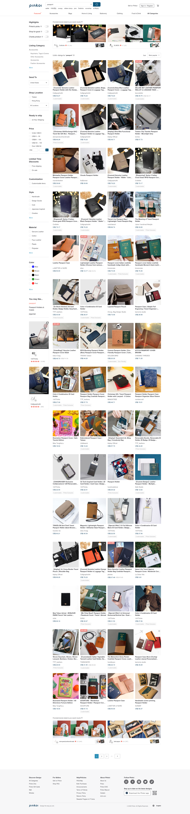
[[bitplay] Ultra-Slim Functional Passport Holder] (121, 117)
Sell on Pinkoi (132, 5)
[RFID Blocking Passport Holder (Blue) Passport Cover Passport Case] (93, 336)
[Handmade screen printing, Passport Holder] (148, 686)
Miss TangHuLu (58, 443)
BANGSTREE (112, 399)
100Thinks (84, 312)
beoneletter (139, 93)
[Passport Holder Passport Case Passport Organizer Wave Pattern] (148, 380)
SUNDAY (138, 706)
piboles (110, 574)
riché (54, 618)
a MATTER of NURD (60, 268)
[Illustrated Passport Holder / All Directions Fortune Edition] (66, 686)
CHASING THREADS (142, 355)
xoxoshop (88, 8)
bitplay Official (112, 137)
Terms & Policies (82, 790)
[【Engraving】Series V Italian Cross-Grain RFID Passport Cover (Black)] (148, 161)
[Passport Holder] (121, 467)
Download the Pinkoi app (139, 793)
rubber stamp (68, 8)
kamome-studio (140, 312)
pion (75, 8)
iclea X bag (56, 355)
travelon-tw (56, 531)
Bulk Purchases (82, 784)
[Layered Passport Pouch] (121, 292)
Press (102, 784)
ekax (82, 268)
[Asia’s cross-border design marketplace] (35, 5)
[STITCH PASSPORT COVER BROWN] (148, 336)
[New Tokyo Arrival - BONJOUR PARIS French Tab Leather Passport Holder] (66, 598)
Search (96, 4)
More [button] (31, 67)
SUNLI (82, 618)
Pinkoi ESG (104, 787)
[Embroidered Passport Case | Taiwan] (93, 423)
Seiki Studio (139, 487)
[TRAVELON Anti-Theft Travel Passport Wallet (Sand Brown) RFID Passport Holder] (66, 511)
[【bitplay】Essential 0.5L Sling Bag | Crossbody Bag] (121, 423)
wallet (47, 8)
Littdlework (84, 443)
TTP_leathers (57, 312)
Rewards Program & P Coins (86, 799)
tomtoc (137, 137)
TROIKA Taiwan (85, 355)
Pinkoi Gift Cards (34, 787)
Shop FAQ (56, 784)
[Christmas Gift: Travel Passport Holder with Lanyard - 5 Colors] (121, 380)
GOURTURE (84, 706)
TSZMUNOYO (85, 662)
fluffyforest (83, 180)
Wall (30, 790)
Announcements (82, 787)
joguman (32, 314)
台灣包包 (96, 8)
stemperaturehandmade (61, 137)
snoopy (60, 8)
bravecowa (111, 268)
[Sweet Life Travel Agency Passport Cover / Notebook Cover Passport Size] (148, 555)
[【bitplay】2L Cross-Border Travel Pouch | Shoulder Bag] (66, 555)
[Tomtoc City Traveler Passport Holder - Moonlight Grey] (148, 117)
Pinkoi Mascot (104, 790)
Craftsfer (138, 180)
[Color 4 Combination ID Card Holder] (93, 292)
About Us (103, 780)
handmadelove (113, 487)
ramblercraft (139, 399)
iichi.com (103, 796)
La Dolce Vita (139, 574)
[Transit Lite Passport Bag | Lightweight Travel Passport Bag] (121, 204)
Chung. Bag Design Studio (117, 312)
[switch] (39, 26)
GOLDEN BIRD (113, 355)
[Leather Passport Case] (66, 248)
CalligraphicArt (58, 93)
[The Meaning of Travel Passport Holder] (148, 204)
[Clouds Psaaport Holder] (93, 161)
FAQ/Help (80, 780)
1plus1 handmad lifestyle (143, 224)
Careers (102, 793)
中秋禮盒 (53, 8)
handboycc (111, 662)
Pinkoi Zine (32, 784)
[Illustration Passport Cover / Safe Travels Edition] (66, 423)
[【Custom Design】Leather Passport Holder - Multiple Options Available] (148, 467)
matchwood (112, 224)
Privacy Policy (81, 793)
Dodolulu (81, 8)
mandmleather (58, 180)
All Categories (33, 780)
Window (31, 793)
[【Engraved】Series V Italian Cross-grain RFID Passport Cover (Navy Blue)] (66, 204)
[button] (46, 150)
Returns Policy (81, 796)
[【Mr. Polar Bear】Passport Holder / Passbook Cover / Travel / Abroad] (93, 598)
